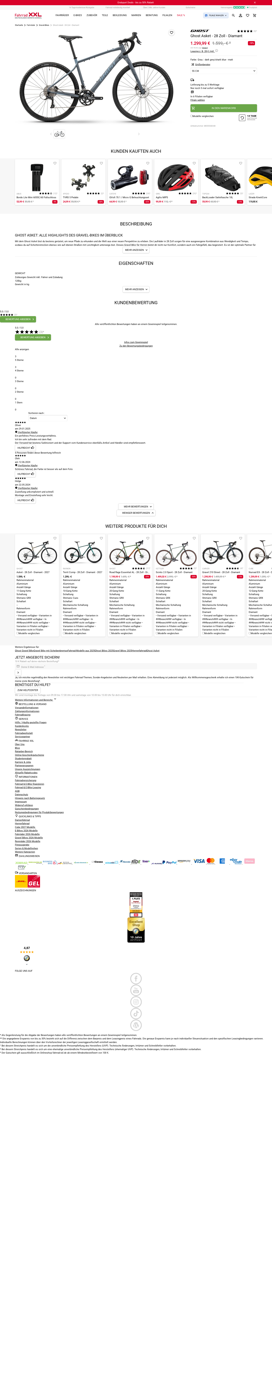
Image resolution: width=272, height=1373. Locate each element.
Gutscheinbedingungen (27, 808)
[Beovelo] (136, 863)
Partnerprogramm (24, 765)
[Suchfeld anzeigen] (233, 15)
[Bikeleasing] (35, 863)
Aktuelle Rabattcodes (26, 772)
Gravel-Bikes (44, 25)
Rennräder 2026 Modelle (27, 841)
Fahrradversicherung (25, 780)
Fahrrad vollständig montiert (118, 7)
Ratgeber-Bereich (24, 751)
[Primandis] (112, 863)
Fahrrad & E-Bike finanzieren (29, 784)
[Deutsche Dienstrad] (65, 863)
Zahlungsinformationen (27, 711)
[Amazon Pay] (184, 863)
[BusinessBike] (50, 863)
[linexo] (146, 863)
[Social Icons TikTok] (136, 1013)
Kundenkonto (22, 726)
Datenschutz (21, 794)
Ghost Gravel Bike (24, 650)
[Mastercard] (211, 863)
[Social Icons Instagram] (136, 1002)
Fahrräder (31, 25)
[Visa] (199, 863)
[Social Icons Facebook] (136, 978)
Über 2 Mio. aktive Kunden (154, 7)
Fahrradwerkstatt (24, 733)
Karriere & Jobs (23, 762)
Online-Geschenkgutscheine (29, 755)
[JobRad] (21, 863)
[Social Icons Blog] (136, 1025)
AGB (17, 791)
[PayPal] (169, 863)
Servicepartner (22, 736)
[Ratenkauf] (236, 863)
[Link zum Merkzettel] (247, 15)
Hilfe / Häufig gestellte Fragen (30, 722)
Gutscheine (190, 7)
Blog (17, 748)
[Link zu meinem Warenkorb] (255, 15)
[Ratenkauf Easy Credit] (249, 863)
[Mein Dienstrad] (81, 863)
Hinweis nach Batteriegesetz (30, 798)
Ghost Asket (152, 650)
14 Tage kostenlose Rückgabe (81, 7)
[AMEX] (222, 863)
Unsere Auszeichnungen (27, 769)
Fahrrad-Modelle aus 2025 (81, 650)
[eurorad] (157, 863)
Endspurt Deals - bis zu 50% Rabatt (136, 2)
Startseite (19, 25)
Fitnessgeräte (22, 844)
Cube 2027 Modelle (25, 827)
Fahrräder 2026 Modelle (27, 834)
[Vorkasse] (22, 869)
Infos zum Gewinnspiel (136, 342)
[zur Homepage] (28, 15)
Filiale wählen (197, 100)
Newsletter (20, 729)
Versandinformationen (26, 707)
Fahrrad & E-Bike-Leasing (28, 787)
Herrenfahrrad (139, 650)
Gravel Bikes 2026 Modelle (29, 837)
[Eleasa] (97, 863)
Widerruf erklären (24, 805)
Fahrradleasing (22, 714)
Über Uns (20, 744)
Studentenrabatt (23, 758)
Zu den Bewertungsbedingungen (136, 345)
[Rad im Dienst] (125, 863)
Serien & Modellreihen (26, 848)
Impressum (21, 801)
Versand (205, 48)
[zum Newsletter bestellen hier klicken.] (18, 672)
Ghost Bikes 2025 (104, 650)
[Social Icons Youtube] (136, 990)
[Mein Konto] (240, 15)
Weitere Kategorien (25, 851)
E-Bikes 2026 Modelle (26, 830)
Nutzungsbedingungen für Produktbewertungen (39, 812)
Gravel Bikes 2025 (122, 650)
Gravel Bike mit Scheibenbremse (51, 650)
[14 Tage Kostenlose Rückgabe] (248, 118)
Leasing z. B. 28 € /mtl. (202, 51)
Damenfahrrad (22, 820)
